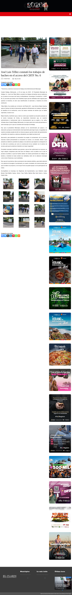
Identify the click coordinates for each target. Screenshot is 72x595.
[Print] (19, 84)
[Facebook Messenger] (5, 84)
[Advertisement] (36, 27)
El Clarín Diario (7, 78)
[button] (70, 14)
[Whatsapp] (16, 84)
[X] (8, 84)
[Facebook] (2, 84)
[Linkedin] (10, 84)
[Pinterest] (13, 84)
